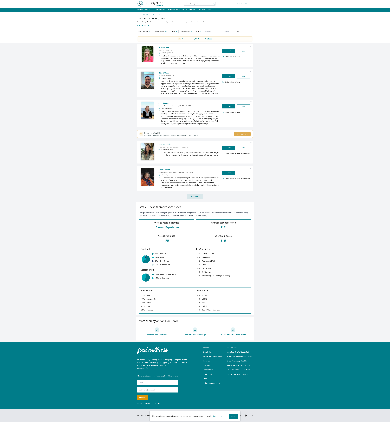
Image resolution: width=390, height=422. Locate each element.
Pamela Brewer (164, 169)
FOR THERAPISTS (243, 4)
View (243, 51)
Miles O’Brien (164, 73)
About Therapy (160, 10)
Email (229, 51)
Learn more (217, 416)
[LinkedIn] (251, 415)
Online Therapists (189, 10)
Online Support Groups (211, 383)
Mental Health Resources (212, 356)
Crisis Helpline (208, 352)
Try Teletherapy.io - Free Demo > (239, 370)
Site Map (206, 378)
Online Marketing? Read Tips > (238, 361)
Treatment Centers (204, 10)
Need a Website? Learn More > (238, 365)
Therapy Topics (174, 10)
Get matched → (242, 134)
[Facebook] (246, 415)
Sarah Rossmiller (165, 144)
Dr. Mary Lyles (164, 47)
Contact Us (207, 365)
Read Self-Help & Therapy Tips (195, 335)
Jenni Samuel (164, 103)
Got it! (233, 416)
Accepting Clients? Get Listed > (238, 352)
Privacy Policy (208, 374)
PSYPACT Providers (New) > (237, 374)
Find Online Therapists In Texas (157, 335)
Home (139, 15)
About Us (206, 361)
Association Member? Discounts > (239, 356)
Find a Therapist (144, 10)
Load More (195, 196)
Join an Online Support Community (233, 335)
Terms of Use (208, 370)
